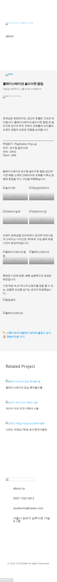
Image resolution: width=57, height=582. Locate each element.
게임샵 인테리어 (11, 88)
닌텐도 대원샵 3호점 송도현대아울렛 (26, 429)
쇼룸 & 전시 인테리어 (30, 88)
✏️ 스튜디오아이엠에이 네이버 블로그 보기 (27, 332)
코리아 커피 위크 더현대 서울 (22, 408)
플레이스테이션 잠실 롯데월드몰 (24, 387)
